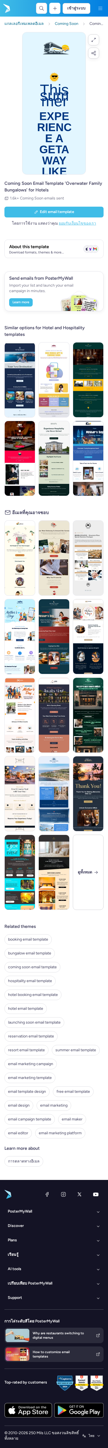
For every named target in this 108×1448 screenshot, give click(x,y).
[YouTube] (95, 1194)
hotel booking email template (33, 994)
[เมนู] (100, 8)
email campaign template (29, 1119)
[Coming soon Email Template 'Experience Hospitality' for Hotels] (53, 458)
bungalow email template (29, 953)
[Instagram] (63, 1194)
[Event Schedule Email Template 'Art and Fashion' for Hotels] (88, 715)
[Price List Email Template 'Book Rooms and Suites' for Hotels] (53, 872)
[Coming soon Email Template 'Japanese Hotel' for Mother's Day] (88, 636)
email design (19, 1105)
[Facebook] (47, 1194)
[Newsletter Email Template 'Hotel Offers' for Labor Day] (19, 872)
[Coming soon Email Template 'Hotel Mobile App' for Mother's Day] (19, 636)
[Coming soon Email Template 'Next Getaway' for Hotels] (53, 558)
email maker (72, 1119)
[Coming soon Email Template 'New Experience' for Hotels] (53, 715)
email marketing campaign (30, 1064)
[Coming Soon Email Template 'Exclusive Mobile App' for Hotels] (53, 379)
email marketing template (30, 1077)
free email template (73, 1091)
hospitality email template (30, 981)
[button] (93, 39)
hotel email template (25, 1008)
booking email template (28, 939)
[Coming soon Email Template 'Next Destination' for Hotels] (19, 379)
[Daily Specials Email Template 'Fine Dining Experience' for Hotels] (19, 793)
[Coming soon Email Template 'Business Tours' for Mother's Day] (19, 715)
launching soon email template (34, 1022)
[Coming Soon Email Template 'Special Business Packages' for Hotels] (88, 558)
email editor (18, 1133)
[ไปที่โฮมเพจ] (6, 8)
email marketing (54, 1105)
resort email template (26, 1050)
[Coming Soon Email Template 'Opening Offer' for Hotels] (88, 379)
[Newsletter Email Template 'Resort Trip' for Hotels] (53, 793)
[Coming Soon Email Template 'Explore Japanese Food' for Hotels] (19, 458)
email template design (27, 1091)
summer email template (75, 1050)
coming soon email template (32, 967)
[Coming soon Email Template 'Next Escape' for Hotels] (19, 558)
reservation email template (31, 1036)
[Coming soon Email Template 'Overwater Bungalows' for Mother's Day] (88, 458)
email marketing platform (60, 1133)
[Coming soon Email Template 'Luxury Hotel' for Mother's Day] (53, 636)
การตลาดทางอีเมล (24, 1161)
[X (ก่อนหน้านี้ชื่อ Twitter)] (79, 1194)
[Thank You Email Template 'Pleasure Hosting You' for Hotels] (88, 793)
